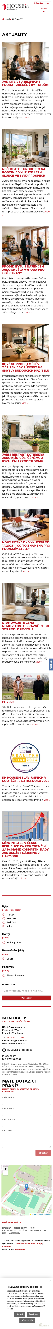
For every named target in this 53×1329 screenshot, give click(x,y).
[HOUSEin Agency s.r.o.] (15, 7)
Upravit (20, 1314)
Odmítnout (33, 1314)
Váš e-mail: (8, 1108)
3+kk (9, 922)
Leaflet (34, 1214)
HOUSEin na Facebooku (19, 1050)
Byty (5, 906)
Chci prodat (20, 1228)
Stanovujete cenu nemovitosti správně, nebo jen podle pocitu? (25, 626)
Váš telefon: (8, 1119)
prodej (5, 910)
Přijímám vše (27, 1320)
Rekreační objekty (13, 950)
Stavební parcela (15, 975)
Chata (10, 959)
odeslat (43, 1153)
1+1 (13, 915)
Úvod (7, 19)
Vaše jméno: (8, 1097)
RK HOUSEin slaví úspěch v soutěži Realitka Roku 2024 (25, 779)
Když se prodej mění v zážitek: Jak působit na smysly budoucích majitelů (25, 367)
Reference (35, 1230)
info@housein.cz (18, 1040)
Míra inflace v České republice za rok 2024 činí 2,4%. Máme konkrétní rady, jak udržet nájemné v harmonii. (25, 849)
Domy (6, 934)
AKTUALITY (14, 1233)
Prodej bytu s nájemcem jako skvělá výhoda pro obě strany (23, 270)
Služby (23, 1230)
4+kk (9, 926)
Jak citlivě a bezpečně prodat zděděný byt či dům (25, 83)
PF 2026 (8, 702)
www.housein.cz (16, 1043)
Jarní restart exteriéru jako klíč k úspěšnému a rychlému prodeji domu (23, 458)
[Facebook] (51, 664)
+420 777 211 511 (15, 1037)
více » (27, 117)
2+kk (9, 918)
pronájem (16, 910)
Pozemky (8, 967)
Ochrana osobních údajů (28, 1243)
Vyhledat (26, 998)
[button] (26, 1187)
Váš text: (6, 1130)
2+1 (14, 918)
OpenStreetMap (45, 1214)
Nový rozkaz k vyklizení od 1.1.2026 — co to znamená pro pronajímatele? (26, 545)
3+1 (14, 922)
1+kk (9, 915)
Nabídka (6, 1228)
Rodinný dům (14, 942)
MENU (43, 8)
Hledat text (9, 984)
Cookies (6, 1246)
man (20, 1249)
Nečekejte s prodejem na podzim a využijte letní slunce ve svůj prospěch (23, 172)
